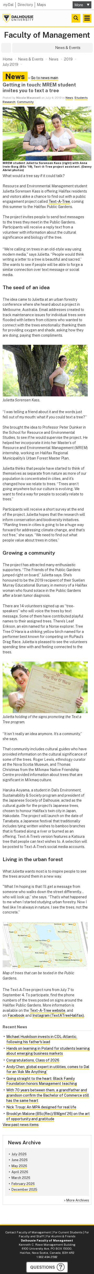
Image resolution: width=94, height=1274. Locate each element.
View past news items (21, 1125)
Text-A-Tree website (47, 1010)
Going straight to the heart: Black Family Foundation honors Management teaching (41, 1081)
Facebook (16, 1015)
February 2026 (23, 1184)
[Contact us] (47, 1267)
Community (25, 102)
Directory (25, 5)
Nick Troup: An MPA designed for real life (41, 1107)
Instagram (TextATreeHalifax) (58, 1015)
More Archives (77, 1200)
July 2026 (19, 1154)
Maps (41, 5)
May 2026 (19, 1166)
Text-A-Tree (59, 201)
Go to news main (44, 78)
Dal (8, 5)
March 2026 (20, 1178)
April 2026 (19, 1172)
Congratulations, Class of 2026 (32, 1060)
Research (9, 102)
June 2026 (19, 1160)
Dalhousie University (18, 18)
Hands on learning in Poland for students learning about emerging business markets (48, 1051)
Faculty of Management (47, 35)
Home (8, 59)
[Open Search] (76, 18)
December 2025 (24, 1189)
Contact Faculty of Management (28, 1232)
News (69, 98)
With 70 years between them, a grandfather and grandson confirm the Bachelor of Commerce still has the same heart (47, 1095)
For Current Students (67, 1232)
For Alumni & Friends (60, 1236)
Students (80, 98)
